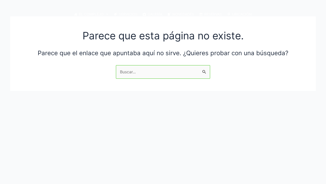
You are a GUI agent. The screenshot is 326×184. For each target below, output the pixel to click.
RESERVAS (213, 14)
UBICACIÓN (242, 14)
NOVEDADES (183, 14)
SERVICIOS (128, 14)
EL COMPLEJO (91, 14)
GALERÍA (155, 14)
